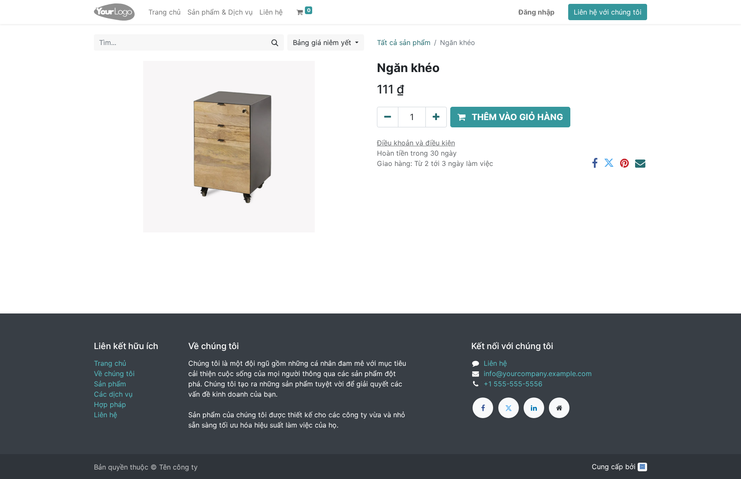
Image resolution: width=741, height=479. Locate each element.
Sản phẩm (110, 384)
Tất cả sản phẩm (404, 42)
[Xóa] (387, 117)
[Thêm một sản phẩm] (436, 117)
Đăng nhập (536, 12)
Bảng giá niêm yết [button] (323, 42)
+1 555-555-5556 (513, 384)
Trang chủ (110, 363)
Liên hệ (105, 414)
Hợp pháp (110, 404)
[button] (510, 117)
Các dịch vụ (113, 394)
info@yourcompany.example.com (538, 373)
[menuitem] (164, 12)
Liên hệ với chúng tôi (608, 12)
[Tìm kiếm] (275, 42)
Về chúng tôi (114, 373)
